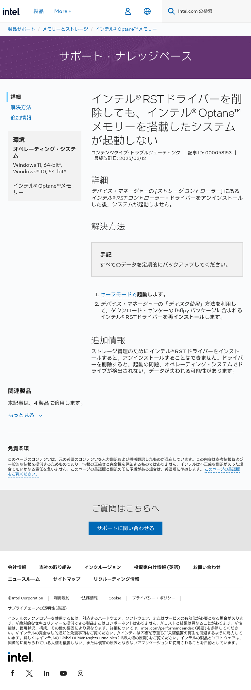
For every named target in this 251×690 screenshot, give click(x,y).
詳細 (15, 97)
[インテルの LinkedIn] (46, 672)
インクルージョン (102, 567)
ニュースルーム (24, 579)
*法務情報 (89, 598)
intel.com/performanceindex (167, 628)
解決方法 (20, 107)
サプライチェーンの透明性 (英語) (37, 608)
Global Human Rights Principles (88, 638)
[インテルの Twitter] (29, 672)
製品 (38, 11)
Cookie (115, 598)
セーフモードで (118, 294)
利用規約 (62, 598)
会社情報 (17, 567)
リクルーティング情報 (116, 579)
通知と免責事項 (72, 633)
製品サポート (21, 29)
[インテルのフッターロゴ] (20, 657)
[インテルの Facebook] (12, 672)
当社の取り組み (55, 567)
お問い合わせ (207, 567)
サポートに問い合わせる (125, 528)
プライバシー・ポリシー (153, 598)
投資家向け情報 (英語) (157, 567)
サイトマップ (66, 579)
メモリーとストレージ (65, 29)
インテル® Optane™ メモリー (126, 29)
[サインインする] (127, 11)
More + (63, 11)
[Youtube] (63, 672)
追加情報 (20, 117)
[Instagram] (80, 672)
